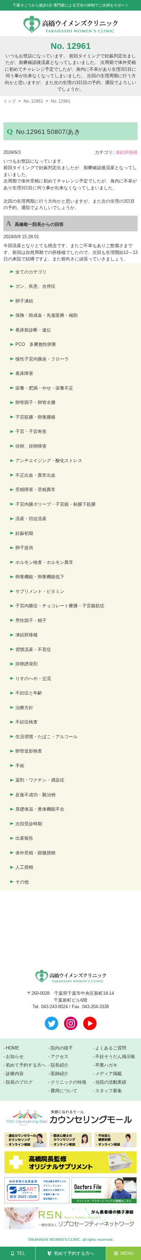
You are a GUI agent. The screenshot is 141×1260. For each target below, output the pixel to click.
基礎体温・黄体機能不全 (39, 809)
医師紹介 (59, 1073)
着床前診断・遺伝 (33, 330)
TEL (21, 1253)
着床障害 (24, 373)
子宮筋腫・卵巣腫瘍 (35, 417)
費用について (64, 1090)
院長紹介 (59, 1065)
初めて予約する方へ (74, 1253)
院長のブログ (19, 1082)
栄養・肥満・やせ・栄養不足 (44, 388)
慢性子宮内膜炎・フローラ (42, 359)
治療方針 (24, 707)
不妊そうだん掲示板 (115, 1056)
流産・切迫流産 (31, 518)
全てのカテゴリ (31, 271)
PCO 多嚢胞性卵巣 (35, 344)
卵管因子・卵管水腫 (35, 402)
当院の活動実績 (110, 1082)
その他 (22, 881)
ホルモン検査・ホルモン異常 (44, 562)
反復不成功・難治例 (35, 794)
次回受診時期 (28, 823)
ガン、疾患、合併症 (35, 286)
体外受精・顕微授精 (35, 852)
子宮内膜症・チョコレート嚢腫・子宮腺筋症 (59, 605)
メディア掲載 (108, 1073)
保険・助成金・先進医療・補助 (46, 315)
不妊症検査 (26, 721)
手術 (19, 765)
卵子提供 (24, 547)
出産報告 (24, 838)
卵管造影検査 (28, 751)
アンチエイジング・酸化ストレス (48, 460)
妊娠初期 (24, 533)
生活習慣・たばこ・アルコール (46, 736)
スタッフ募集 (108, 1090)
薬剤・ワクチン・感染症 (39, 780)
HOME (12, 1048)
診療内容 (15, 1073)
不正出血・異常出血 (35, 475)
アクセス (59, 1056)
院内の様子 (62, 1048)
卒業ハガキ (106, 1065)
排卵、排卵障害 (31, 446)
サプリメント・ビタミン (39, 591)
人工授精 (24, 867)
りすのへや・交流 (33, 678)
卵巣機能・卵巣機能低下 (39, 576)
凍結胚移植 (126, 152)
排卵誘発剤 (26, 663)
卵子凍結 (24, 300)
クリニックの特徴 (68, 1082)
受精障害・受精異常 (35, 489)
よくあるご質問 (110, 1048)
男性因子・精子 (31, 620)
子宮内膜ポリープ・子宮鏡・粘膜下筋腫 (55, 504)
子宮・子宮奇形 (31, 431)
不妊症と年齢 (28, 692)
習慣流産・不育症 (33, 649)
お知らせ (15, 1056)
